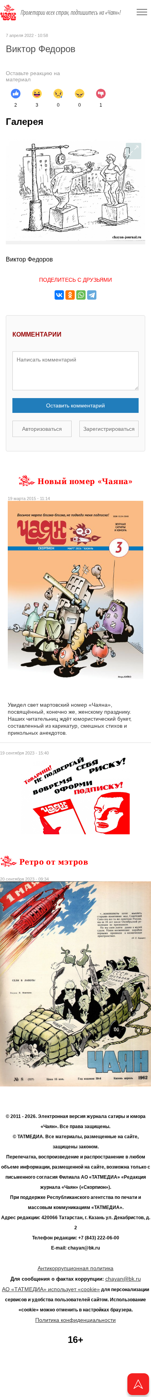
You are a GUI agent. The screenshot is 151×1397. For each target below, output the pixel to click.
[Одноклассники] (70, 295)
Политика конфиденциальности (75, 1320)
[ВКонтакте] (59, 295)
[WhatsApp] (81, 295)
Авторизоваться (42, 429)
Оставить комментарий (75, 405)
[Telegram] (91, 295)
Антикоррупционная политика (75, 1268)
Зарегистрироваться (109, 429)
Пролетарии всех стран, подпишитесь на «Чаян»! (71, 12)
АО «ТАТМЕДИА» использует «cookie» (51, 1289)
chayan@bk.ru (123, 1279)
